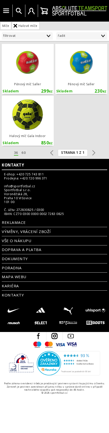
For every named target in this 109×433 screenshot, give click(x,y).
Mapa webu (14, 276)
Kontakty (13, 165)
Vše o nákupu (16, 240)
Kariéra (10, 285)
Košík (44, 11)
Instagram (54, 336)
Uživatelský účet (31, 11)
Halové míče (28, 26)
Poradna (12, 267)
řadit (61, 36)
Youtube (70, 336)
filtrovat (9, 36)
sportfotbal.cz (79, 11)
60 (24, 153)
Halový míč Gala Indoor (28, 121)
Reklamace (14, 222)
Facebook (38, 336)
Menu (6, 11)
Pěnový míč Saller (28, 69)
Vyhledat (19, 11)
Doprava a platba (21, 249)
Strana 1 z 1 (72, 152)
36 (16, 153)
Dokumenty (15, 258)
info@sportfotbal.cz (19, 186)
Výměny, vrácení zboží (26, 231)
